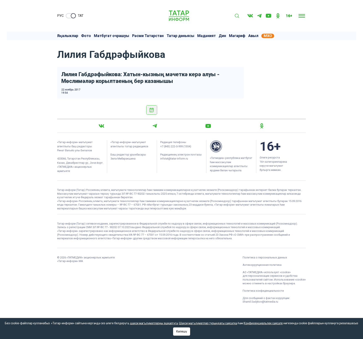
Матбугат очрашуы (111, 36)
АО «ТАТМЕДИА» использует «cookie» (267, 272)
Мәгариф (237, 36)
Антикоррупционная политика (262, 264)
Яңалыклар (67, 36)
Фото (86, 36)
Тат (80, 16)
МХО (268, 36)
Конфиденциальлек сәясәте (263, 323)
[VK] (250, 15)
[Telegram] (259, 16)
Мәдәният (206, 36)
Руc (60, 16)
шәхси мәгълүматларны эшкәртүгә (154, 323)
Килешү (181, 331)
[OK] (278, 15)
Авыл (253, 36)
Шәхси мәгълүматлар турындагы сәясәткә (208, 323)
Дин (222, 36)
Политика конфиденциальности (263, 290)
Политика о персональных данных (265, 257)
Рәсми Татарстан (148, 36)
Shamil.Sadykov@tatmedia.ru (260, 301)
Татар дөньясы (180, 36)
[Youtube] (268, 16)
